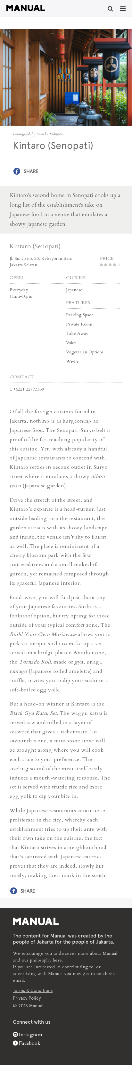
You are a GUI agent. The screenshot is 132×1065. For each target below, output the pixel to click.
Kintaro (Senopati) (35, 246)
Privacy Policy (27, 998)
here (57, 960)
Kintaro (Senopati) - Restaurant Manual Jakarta (25, 8)
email (18, 980)
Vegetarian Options (84, 352)
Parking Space (80, 315)
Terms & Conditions (33, 990)
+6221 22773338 (28, 389)
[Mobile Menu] (123, 8)
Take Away (77, 333)
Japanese (74, 290)
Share (31, 171)
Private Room (79, 324)
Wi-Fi (72, 361)
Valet (71, 343)
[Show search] (110, 9)
